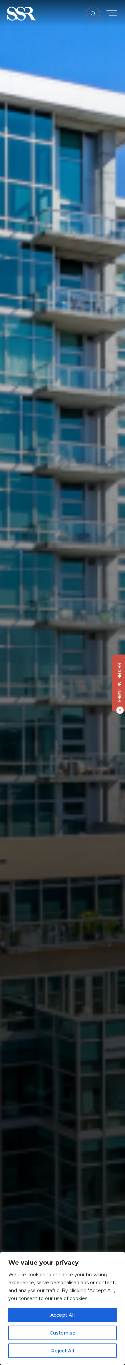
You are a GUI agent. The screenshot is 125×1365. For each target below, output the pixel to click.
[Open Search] (93, 14)
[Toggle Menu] (111, 13)
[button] (22, 13)
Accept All (62, 1315)
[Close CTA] (118, 710)
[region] (62, 1308)
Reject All (62, 1351)
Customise (62, 1333)
